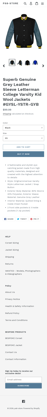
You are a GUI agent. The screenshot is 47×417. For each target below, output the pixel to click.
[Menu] (42, 3)
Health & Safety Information (19, 306)
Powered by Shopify (31, 408)
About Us (10, 292)
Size (5, 133)
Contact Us (11, 352)
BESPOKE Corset (13, 338)
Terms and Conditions (16, 320)
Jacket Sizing (12, 250)
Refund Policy (12, 313)
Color (5, 123)
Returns (9, 264)
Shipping (7, 114)
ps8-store (10, 3)
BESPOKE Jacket (13, 345)
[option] (12, 62)
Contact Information (15, 359)
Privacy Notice (12, 299)
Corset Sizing (12, 243)
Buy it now (23, 154)
